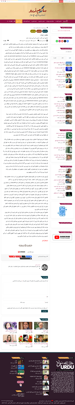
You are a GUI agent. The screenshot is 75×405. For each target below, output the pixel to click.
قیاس (16, 361)
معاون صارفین (56, 403)
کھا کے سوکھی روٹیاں (60, 74)
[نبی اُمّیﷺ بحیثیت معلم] (69, 64)
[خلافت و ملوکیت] (21, 372)
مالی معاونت (40, 403)
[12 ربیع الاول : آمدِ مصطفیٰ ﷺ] (69, 98)
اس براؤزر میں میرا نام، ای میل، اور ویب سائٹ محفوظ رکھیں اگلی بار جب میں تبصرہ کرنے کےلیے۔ (27, 308)
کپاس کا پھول (45, 331)
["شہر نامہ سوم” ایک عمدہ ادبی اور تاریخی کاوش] (69, 105)
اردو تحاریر (34, 21)
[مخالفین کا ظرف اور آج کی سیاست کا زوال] (69, 181)
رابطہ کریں (51, 403)
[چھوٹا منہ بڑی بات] (25, 326)
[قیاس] (21, 362)
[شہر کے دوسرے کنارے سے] (69, 117)
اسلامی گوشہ (59, 21)
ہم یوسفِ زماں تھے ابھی (60, 140)
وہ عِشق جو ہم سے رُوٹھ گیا (36, 371)
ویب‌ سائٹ (22, 302)
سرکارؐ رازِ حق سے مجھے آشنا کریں (35, 366)
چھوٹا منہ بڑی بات (29, 331)
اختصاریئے (39, 31)
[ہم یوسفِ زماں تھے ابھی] (69, 142)
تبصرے (54, 58)
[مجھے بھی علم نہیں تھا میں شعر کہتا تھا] (41, 338)
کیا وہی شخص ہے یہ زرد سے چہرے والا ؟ (25, 344)
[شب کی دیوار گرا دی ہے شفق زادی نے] (46, 393)
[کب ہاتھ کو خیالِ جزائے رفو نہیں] (46, 362)
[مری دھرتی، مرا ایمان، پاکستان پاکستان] (69, 135)
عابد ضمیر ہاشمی (42, 40)
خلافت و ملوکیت (13, 371)
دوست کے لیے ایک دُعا (60, 79)
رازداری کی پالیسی (33, 403)
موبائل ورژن (26, 403)
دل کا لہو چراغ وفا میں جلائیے (11, 331)
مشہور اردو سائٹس (20, 403)
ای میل (46, 302)
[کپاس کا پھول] (41, 326)
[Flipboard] (21, 252)
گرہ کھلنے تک (14, 366)
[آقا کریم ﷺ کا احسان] (69, 122)
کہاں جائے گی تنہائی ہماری (59, 148)
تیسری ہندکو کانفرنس (54, 1)
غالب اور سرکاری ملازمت (37, 387)
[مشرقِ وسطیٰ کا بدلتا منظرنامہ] (46, 377)
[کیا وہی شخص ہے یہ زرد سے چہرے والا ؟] (25, 338)
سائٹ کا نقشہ (4, 403)
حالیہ (63, 58)
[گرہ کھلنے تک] (21, 367)
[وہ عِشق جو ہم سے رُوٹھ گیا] (46, 372)
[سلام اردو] (37, 11)
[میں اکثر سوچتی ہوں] (69, 86)
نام (47, 296)
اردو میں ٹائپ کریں (12, 403)
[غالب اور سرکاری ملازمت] (46, 388)
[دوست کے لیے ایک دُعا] (69, 81)
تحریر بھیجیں (62, 403)
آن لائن (20, 393)
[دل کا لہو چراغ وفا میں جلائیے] (10, 326)
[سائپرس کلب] (46, 383)
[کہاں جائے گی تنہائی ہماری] (69, 150)
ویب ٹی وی (45, 403)
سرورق (64, 21)
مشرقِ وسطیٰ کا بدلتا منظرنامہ (36, 376)
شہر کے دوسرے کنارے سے (59, 115)
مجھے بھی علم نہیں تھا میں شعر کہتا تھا (41, 344)
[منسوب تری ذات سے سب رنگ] (10, 338)
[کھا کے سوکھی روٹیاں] (69, 75)
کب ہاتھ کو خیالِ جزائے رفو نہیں (35, 361)
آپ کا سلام (19, 21)
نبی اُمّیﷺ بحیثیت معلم (59, 62)
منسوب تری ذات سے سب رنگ (11, 343)
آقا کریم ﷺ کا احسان (60, 121)
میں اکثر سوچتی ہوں (61, 85)
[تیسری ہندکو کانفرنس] (69, 111)
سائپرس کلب (39, 381)
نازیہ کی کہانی (62, 169)
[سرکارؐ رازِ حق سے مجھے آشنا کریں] (46, 367)
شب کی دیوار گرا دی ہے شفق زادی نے (34, 392)
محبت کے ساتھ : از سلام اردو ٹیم (45, 401)
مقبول (70, 58)
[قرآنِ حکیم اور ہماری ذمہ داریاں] (69, 69)
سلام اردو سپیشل (50, 21)
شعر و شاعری (42, 21)
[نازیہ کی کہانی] (69, 171)
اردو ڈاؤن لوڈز (27, 21)
